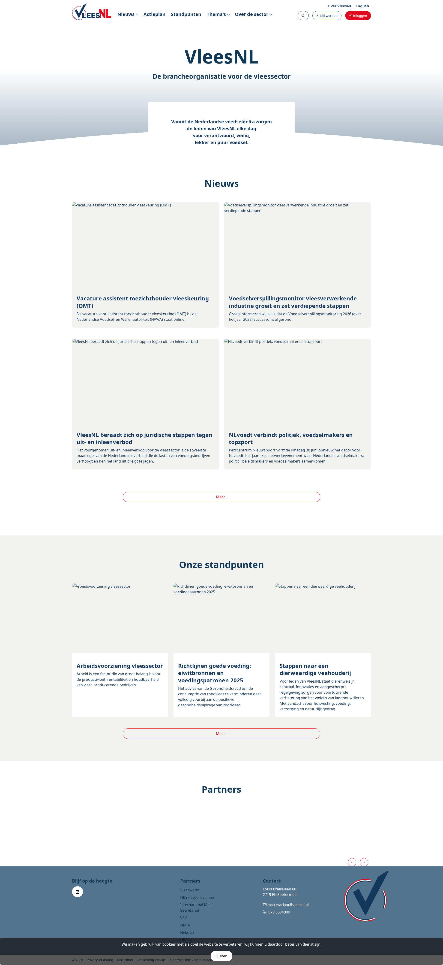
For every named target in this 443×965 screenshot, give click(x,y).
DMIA (185, 925)
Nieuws (126, 14)
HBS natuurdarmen (197, 897)
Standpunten (186, 14)
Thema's (216, 14)
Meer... (221, 496)
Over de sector (251, 14)
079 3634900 (279, 912)
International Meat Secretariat (196, 907)
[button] (303, 15)
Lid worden (329, 15)
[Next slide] (364, 862)
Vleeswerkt (190, 889)
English (362, 6)
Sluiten (221, 956)
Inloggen (360, 15)
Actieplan (154, 14)
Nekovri (187, 932)
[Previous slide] (352, 862)
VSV (183, 917)
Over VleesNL (340, 6)
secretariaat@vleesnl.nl (288, 904)
